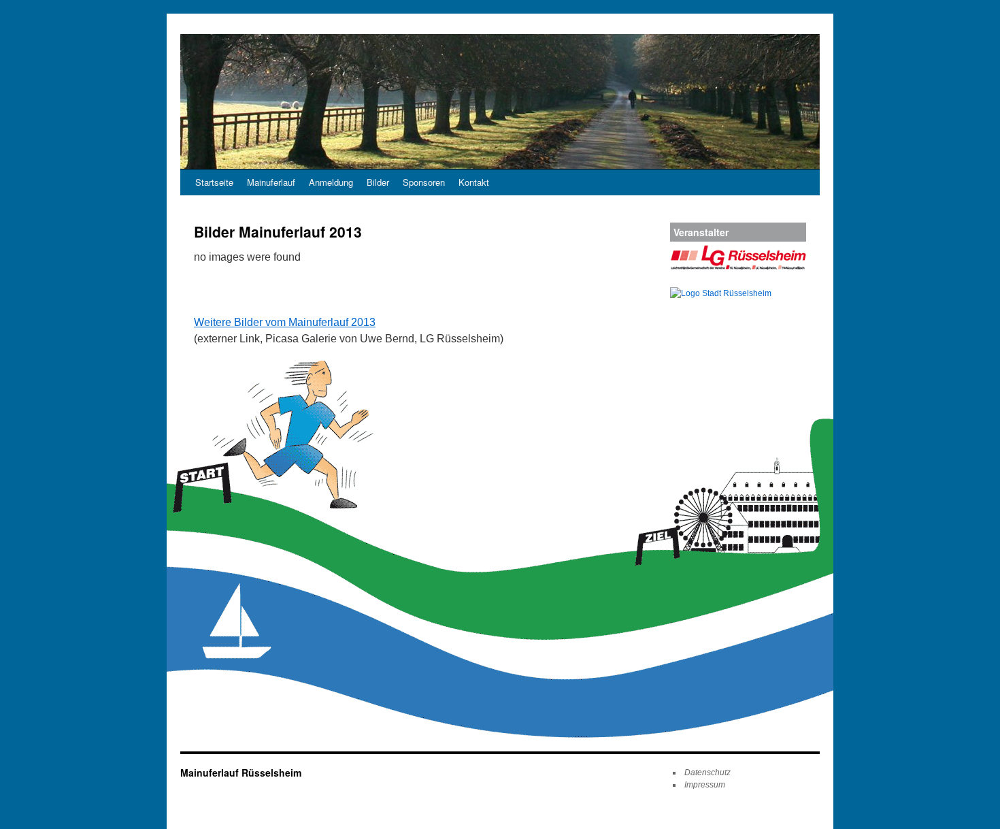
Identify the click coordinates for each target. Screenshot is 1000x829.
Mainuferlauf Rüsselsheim (240, 772)
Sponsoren (424, 182)
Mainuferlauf (271, 182)
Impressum (704, 785)
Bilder (378, 182)
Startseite (214, 182)
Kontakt (474, 182)
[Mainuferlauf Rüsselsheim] (500, 101)
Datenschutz (707, 772)
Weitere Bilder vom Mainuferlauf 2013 (285, 322)
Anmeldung (331, 182)
